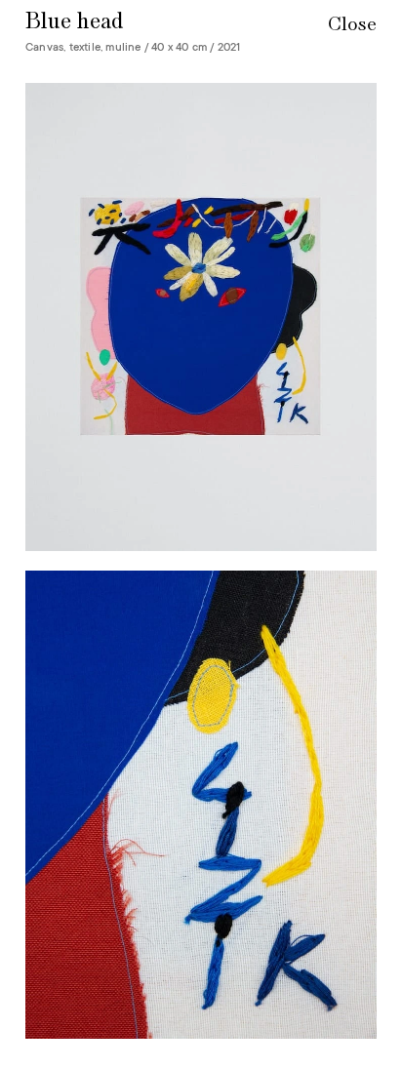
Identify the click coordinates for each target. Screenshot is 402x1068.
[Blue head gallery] (201, 561)
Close (352, 25)
